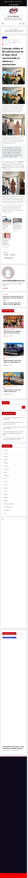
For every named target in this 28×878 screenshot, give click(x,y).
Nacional (6, 485)
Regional (6, 497)
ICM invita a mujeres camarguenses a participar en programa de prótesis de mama (6, 241)
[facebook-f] (10, 4)
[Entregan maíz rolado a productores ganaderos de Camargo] (6, 220)
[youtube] (17, 4)
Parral (5, 491)
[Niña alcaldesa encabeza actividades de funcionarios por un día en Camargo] (17, 220)
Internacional (6, 475)
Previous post (5, 294)
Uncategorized (7, 510)
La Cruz (5, 478)
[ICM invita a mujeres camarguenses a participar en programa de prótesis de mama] (6, 235)
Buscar (6, 403)
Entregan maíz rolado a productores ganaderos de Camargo (6, 226)
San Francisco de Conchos (9, 504)
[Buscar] (20, 23)
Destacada (6, 463)
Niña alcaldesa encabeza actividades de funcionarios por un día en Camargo (17, 226)
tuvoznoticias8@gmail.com (8, 42)
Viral (5, 513)
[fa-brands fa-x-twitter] (11, 4)
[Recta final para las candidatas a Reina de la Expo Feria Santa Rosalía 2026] (13, 321)
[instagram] (15, 4)
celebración (9, 40)
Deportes (6, 459)
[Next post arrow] (23, 303)
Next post (5, 300)
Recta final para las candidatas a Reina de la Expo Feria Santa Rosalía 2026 (12, 332)
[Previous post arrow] (23, 296)
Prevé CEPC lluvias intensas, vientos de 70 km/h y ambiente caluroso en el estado (13, 747)
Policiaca (6, 494)
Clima (5, 453)
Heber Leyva (7, 329)
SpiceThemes (13, 875)
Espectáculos (6, 469)
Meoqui (5, 481)
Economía (6, 466)
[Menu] (2, 23)
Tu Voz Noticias (13, 16)
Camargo (4, 37)
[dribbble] (13, 4)
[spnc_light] (23, 23)
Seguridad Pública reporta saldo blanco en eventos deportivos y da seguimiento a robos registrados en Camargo (12, 361)
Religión (5, 500)
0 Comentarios (6, 44)
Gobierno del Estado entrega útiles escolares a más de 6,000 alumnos (12, 303)
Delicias (5, 456)
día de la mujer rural (15, 40)
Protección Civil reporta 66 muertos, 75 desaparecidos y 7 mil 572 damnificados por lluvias (13, 297)
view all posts (5, 288)
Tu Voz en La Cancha (8, 507)
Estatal (5, 472)
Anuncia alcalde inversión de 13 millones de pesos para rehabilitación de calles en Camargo (12, 390)
